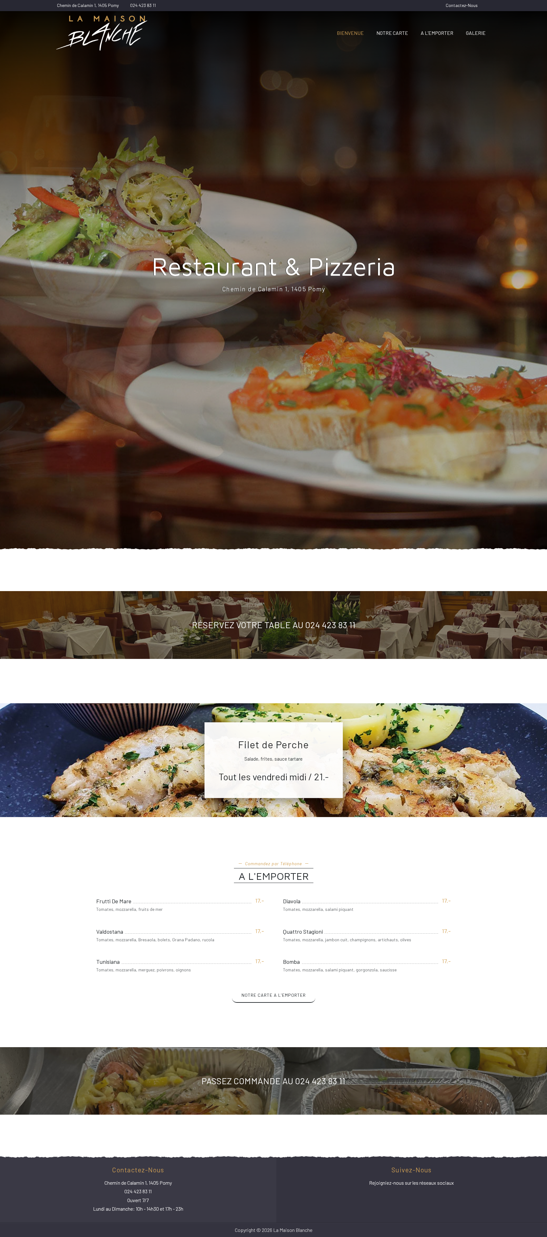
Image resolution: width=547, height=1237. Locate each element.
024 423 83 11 (143, 5)
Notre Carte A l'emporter (274, 995)
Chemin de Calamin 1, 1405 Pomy (88, 5)
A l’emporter (437, 33)
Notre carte (392, 33)
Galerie (476, 33)
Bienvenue (350, 33)
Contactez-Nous (462, 5)
